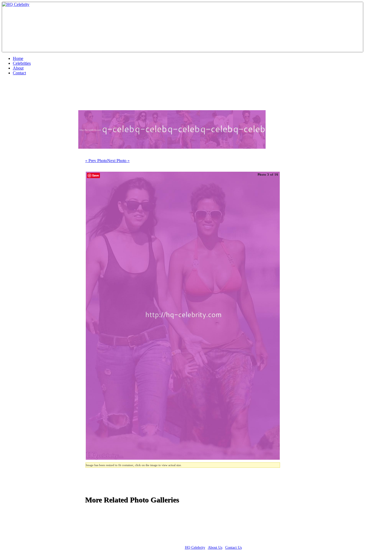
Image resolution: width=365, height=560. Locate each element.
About (18, 68)
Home (18, 58)
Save (95, 175)
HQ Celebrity (195, 548)
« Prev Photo (96, 160)
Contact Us (233, 548)
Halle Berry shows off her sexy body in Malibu (86, 95)
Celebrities (22, 63)
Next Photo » (118, 160)
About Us (215, 548)
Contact (19, 73)
